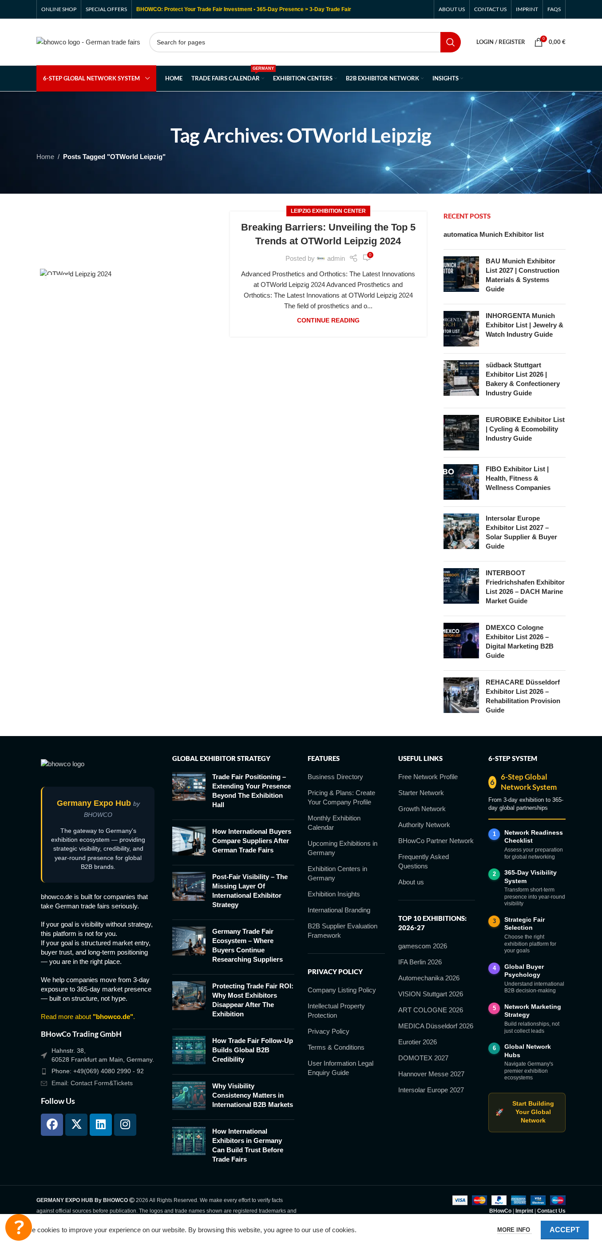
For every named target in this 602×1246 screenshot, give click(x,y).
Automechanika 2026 (428, 978)
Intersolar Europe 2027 (431, 1090)
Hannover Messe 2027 (431, 1074)
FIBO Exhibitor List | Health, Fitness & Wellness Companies (518, 478)
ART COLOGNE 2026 (430, 1010)
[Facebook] (52, 1125)
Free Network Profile (428, 776)
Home (45, 156)
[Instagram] (125, 1125)
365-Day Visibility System (530, 876)
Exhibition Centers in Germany (337, 873)
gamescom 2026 (422, 946)
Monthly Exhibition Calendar (334, 822)
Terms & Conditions (336, 1047)
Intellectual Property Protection (336, 1010)
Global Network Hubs (527, 1051)
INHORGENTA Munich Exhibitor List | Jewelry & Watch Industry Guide (524, 325)
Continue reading (328, 320)
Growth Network (422, 808)
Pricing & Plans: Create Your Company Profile (341, 797)
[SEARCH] (450, 42)
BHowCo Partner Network (436, 840)
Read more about (87, 1016)
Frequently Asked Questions (423, 861)
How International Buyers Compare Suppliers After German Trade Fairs (251, 841)
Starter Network (421, 792)
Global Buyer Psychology (524, 971)
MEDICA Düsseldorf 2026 (435, 1026)
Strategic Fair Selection (524, 924)
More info (514, 1229)
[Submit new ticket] (18, 1227)
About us (411, 882)
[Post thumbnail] (461, 276)
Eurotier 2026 (417, 1042)
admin (336, 258)
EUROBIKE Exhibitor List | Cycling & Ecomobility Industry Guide (525, 429)
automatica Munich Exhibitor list (494, 234)
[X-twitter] (76, 1125)
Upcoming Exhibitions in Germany (342, 848)
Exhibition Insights (334, 894)
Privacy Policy (328, 1031)
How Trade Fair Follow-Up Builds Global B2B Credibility (252, 1050)
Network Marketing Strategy (532, 1011)
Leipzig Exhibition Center (328, 211)
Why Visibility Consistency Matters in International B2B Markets (252, 1095)
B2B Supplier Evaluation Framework (342, 930)
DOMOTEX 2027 (423, 1058)
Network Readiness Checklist (533, 836)
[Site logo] (88, 41)
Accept (565, 1230)
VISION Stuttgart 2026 (430, 994)
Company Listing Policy (342, 990)
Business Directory (335, 776)
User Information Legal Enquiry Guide (340, 1067)
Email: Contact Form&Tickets (92, 1083)
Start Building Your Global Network (524, 1112)
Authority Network (424, 824)
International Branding (339, 910)
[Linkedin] (101, 1125)
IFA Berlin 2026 (420, 962)
